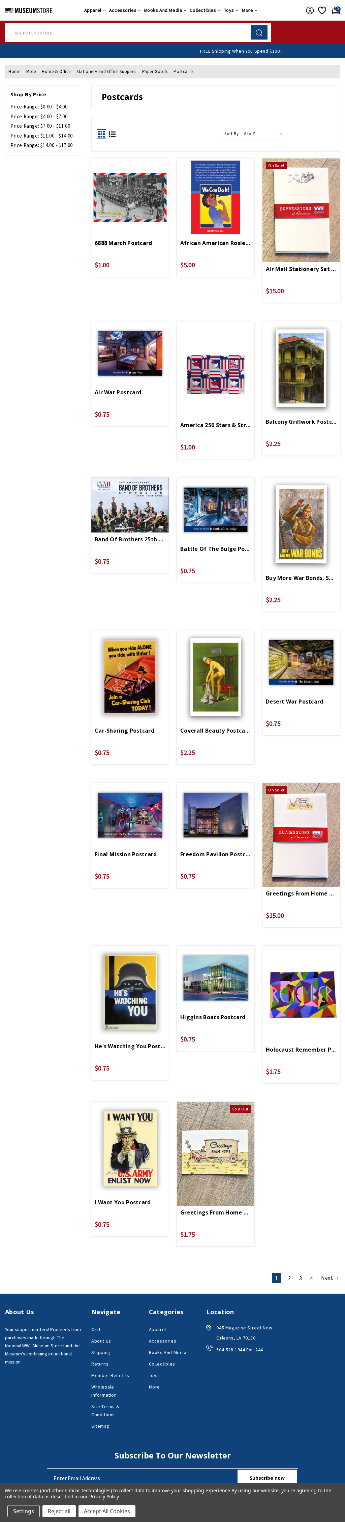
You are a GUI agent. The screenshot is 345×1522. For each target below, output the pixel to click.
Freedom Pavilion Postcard (215, 854)
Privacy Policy (104, 1496)
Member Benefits (110, 1375)
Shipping (101, 1352)
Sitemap (100, 1426)
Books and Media (163, 10)
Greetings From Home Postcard (215, 1212)
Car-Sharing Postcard (124, 730)
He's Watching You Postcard (130, 1046)
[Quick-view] (130, 192)
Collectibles (203, 10)
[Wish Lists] (321, 10)
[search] (259, 32)
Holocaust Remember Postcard (301, 1049)
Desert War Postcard (294, 701)
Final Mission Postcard (126, 854)
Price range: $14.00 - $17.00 (41, 145)
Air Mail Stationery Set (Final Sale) (301, 269)
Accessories (123, 10)
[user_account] (308, 10)
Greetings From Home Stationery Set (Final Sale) (301, 893)
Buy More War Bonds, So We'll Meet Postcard (301, 578)
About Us (101, 1341)
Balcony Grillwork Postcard (301, 421)
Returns (99, 1364)
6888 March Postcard (123, 243)
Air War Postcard (118, 392)
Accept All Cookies (107, 1511)
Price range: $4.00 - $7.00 (39, 116)
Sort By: (232, 134)
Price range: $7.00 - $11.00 (40, 126)
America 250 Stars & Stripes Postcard (215, 425)
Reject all (59, 1511)
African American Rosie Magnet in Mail (215, 243)
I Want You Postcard (123, 1202)
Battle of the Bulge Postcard (215, 549)
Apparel (92, 10)
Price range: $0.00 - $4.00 (39, 106)
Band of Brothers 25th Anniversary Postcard (130, 539)
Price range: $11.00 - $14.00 (41, 135)
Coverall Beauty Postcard (215, 730)
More (247, 10)
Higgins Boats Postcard (213, 1017)
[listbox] (265, 134)
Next (327, 1277)
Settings (23, 1511)
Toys (229, 10)
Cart (95, 1329)
